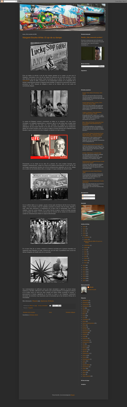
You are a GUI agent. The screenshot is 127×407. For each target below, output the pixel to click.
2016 (84, 233)
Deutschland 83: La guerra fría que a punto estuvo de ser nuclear (93, 162)
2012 (84, 269)
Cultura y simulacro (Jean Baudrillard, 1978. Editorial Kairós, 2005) (92, 113)
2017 (84, 231)
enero (85, 262)
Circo (84, 317)
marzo (86, 258)
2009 (84, 276)
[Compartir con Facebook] (59, 306)
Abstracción (86, 300)
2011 (84, 272)
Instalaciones (86, 342)
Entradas (85, 195)
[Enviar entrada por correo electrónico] (50, 305)
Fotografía (30, 307)
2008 (84, 278)
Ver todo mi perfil (92, 289)
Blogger (73, 395)
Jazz (84, 344)
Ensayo (84, 327)
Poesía (84, 357)
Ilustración (85, 338)
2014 (84, 265)
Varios (84, 372)
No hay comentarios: (43, 305)
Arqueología (86, 304)
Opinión (85, 351)
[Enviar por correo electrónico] (53, 306)
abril (85, 256)
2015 (84, 235)
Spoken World (86, 365)
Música (84, 347)
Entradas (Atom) (34, 315)
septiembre (87, 245)
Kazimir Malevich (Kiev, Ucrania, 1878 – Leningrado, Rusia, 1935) (93, 103)
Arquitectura (86, 306)
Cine (84, 315)
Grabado (85, 334)
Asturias (85, 312)
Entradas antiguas (70, 312)
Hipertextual (44, 301)
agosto (86, 247)
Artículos (85, 310)
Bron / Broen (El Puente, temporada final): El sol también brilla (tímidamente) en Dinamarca (93, 124)
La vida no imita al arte (50, 9)
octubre (86, 239)
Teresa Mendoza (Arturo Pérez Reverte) (93, 144)
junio (85, 252)
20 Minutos (51, 301)
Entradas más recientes (29, 312)
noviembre (87, 237)
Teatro (84, 368)
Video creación (86, 376)
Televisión (85, 370)
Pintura (84, 355)
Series (84, 361)
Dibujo (84, 325)
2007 (84, 280)
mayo (85, 254)
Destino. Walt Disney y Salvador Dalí (92, 153)
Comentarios (86, 198)
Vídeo (84, 374)
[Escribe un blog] (55, 306)
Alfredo (91, 287)
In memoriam (86, 340)
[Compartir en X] (57, 306)
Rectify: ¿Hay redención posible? (91, 37)
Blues (84, 313)
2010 (84, 274)
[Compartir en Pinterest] (60, 306)
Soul (84, 363)
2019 (84, 229)
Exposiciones (86, 330)
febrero (86, 260)
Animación (85, 302)
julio (85, 249)
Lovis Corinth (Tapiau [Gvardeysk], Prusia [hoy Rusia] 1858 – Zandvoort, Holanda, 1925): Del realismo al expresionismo (93, 135)
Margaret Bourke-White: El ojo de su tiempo (42, 37)
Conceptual (85, 319)
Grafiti (84, 336)
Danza (84, 321)
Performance (86, 353)
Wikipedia (34, 301)
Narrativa (85, 349)
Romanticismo (86, 359)
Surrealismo (86, 366)
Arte (84, 308)
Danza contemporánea (88, 323)
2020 (84, 226)
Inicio (50, 312)
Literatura (85, 346)
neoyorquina (26, 80)
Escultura (85, 329)
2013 (84, 267)
